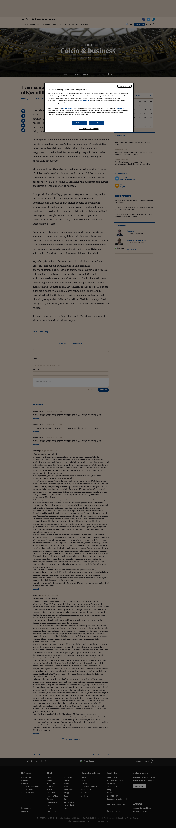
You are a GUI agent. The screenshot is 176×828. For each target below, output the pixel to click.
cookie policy (84, 100)
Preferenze (80, 123)
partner (119, 108)
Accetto (97, 123)
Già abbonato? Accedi (89, 129)
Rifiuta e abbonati (124, 86)
